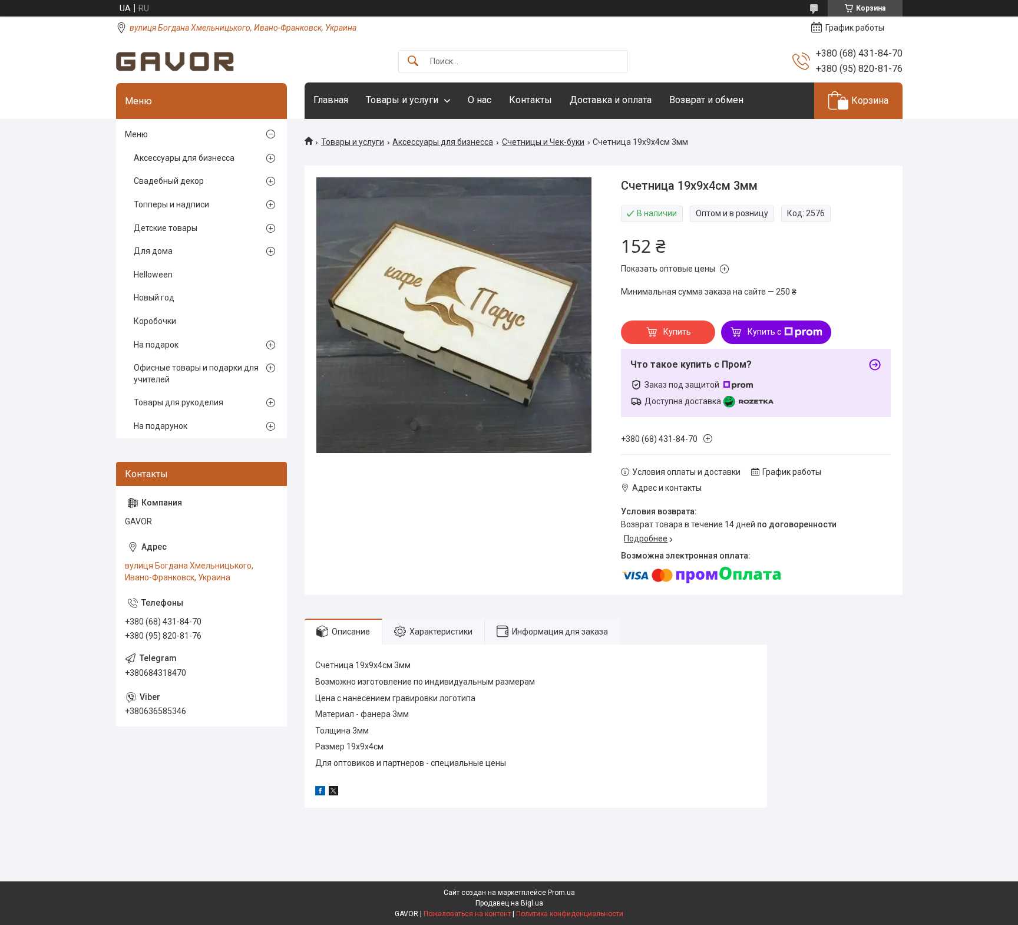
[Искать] (413, 61)
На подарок (156, 344)
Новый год (154, 297)
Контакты (530, 99)
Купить (677, 331)
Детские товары (165, 228)
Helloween (153, 274)
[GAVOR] (175, 61)
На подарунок (160, 426)
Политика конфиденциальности (569, 914)
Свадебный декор (169, 181)
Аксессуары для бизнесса (442, 142)
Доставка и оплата (611, 99)
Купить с (764, 331)
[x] (333, 792)
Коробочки (155, 321)
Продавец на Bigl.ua (509, 903)
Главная (330, 99)
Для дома (153, 251)
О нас (479, 99)
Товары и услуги (402, 99)
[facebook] (320, 792)
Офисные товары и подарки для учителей (196, 373)
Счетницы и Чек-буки (543, 142)
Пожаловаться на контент (467, 914)
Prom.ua (561, 892)
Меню (136, 134)
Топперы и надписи (171, 204)
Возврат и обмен (706, 99)
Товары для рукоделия (178, 402)
